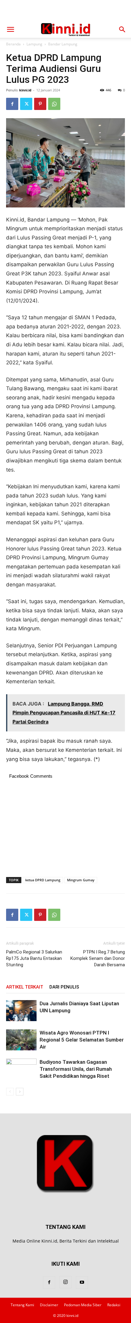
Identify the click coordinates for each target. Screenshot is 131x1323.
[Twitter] (26, 104)
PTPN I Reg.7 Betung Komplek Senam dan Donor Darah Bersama (97, 958)
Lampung (34, 44)
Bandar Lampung (62, 44)
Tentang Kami (22, 1304)
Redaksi (113, 1304)
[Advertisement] (65, 10)
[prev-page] (10, 1091)
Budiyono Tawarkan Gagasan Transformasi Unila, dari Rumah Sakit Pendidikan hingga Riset (76, 1069)
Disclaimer (49, 1304)
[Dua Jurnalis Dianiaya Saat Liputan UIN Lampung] (21, 1010)
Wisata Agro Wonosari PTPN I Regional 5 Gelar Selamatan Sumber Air (82, 1040)
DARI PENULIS (64, 987)
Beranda (13, 44)
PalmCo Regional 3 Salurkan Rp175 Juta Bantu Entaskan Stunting (34, 958)
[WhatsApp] (54, 104)
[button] (10, 29)
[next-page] (19, 1091)
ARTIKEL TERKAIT (24, 987)
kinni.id (25, 90)
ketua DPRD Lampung (42, 880)
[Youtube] (82, 1282)
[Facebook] (12, 104)
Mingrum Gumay (80, 880)
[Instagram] (65, 1282)
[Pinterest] (40, 104)
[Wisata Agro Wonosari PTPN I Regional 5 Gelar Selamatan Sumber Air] (21, 1039)
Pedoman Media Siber (82, 1304)
